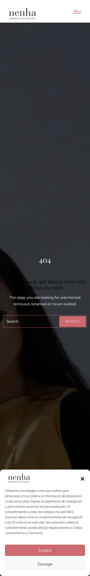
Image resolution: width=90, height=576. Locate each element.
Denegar (45, 564)
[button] (82, 478)
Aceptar (45, 550)
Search (72, 321)
